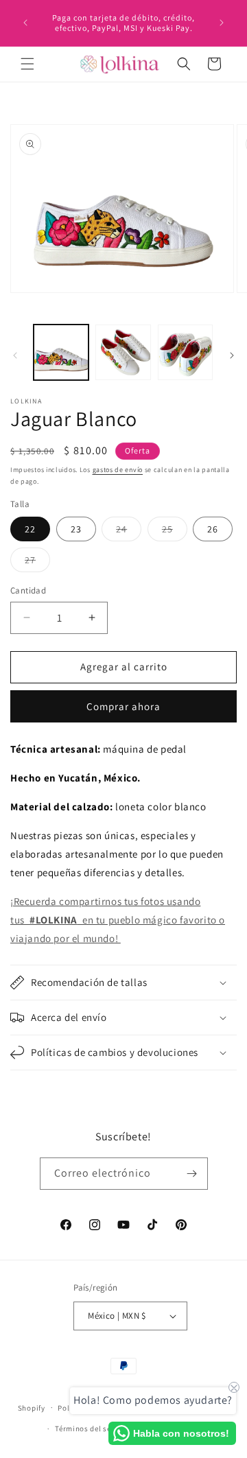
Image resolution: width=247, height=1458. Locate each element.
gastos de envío (118, 469)
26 (212, 529)
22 (30, 529)
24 (128, 531)
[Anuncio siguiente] (222, 23)
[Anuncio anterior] (25, 23)
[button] (27, 64)
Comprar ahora (123, 706)
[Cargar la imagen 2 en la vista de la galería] (122, 352)
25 (174, 531)
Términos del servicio (93, 1428)
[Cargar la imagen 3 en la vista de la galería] (185, 352)
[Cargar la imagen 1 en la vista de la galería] (61, 352)
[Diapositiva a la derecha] (232, 355)
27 (37, 562)
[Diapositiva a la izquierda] (15, 355)
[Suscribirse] (192, 1173)
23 (76, 529)
